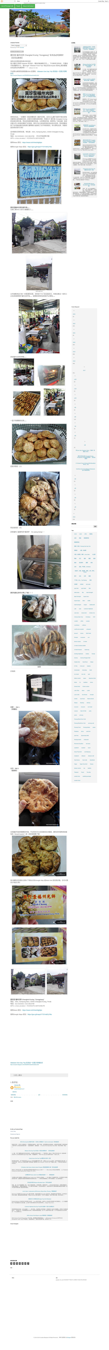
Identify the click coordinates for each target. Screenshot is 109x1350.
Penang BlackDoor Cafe (79, 723)
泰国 (90, 576)
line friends (84, 694)
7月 (75, 426)
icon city (83, 674)
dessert (76, 633)
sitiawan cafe (91, 755)
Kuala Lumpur (86, 686)
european (83, 637)
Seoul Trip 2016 (78, 751)
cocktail (76, 621)
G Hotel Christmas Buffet (80, 645)
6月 (75, 435)
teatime (89, 768)
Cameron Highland (88, 608)
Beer (84, 600)
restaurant (86, 739)
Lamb (88, 690)
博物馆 (75, 550)
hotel (90, 670)
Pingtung (76, 731)
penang (81, 715)
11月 (75, 388)
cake (80, 608)
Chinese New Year (78, 617)
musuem (83, 707)
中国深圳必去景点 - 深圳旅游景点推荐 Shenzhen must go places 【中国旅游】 (89, 48)
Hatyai (91, 662)
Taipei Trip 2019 (83, 764)
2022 (74, 323)
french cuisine (77, 641)
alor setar (88, 584)
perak (94, 727)
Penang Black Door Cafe (80, 719)
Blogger (69, 1337)
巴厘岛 (90, 534)
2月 (75, 497)
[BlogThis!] (16, 1075)
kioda (75, 682)
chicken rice (92, 613)
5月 (85, 445)
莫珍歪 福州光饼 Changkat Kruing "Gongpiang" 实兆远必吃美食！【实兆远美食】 (89, 141)
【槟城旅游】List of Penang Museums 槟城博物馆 (89, 126)
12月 (75, 379)
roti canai (88, 743)
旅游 (94, 558)
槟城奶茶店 (76, 542)
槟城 (80, 538)
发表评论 (15, 1092)
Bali (90, 588)
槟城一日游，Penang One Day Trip (82, 546)
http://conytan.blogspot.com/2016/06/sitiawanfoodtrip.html (24, 75)
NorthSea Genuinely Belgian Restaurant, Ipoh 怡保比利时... (85, 469)
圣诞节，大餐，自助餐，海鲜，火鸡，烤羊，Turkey (85, 571)
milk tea (88, 702)
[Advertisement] (39, 1114)
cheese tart (84, 613)
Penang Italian (86, 727)
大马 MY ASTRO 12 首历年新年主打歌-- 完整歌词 (89, 80)
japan (84, 678)
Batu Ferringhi (77, 596)
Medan (75, 702)
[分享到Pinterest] (21, 1075)
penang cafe (91, 723)
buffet (89, 600)
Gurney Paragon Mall (85, 657)
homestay (84, 670)
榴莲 (90, 558)
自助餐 (75, 584)
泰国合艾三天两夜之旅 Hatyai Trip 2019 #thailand (39, 1199)
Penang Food (77, 727)
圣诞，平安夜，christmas (85, 566)
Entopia (76, 637)
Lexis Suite (76, 694)
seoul (89, 747)
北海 (75, 538)
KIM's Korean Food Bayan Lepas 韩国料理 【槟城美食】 (40, 1215)
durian (81, 633)
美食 (75, 562)
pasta (75, 715)
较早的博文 (65, 1094)
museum (76, 707)
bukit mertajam (77, 604)
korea (91, 682)
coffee (81, 621)
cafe (75, 608)
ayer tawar (83, 588)
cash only (76, 613)
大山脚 (93, 554)
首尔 (75, 576)
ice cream (76, 674)
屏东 (92, 562)
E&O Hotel (88, 633)
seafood (83, 747)
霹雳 (87, 562)
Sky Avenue (77, 760)
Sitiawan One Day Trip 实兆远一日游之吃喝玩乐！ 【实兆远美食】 (40, 1150)
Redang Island (77, 739)
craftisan (84, 625)
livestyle (92, 694)
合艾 (80, 558)
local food (82, 698)
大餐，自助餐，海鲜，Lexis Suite (82, 554)
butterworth (92, 604)
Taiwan (91, 764)
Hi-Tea (75, 666)
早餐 (90, 580)
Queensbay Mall (85, 735)
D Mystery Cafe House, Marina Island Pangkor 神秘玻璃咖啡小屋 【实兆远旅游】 (39, 1167)
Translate (22, 47)
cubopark (88, 629)
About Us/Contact (28, 6)
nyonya (76, 711)
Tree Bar (89, 772)
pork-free (76, 735)
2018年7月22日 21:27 (19, 1089)
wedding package (87, 776)
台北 (80, 576)
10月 (75, 398)
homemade (77, 670)
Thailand (76, 772)
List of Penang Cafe (7, 6)
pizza (82, 731)
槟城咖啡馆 (86, 538)
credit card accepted (79, 629)
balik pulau (76, 592)
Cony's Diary (13, 1131)
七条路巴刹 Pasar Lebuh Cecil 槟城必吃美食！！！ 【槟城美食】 (40, 1174)
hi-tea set (82, 666)
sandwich (76, 747)
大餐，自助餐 (83, 550)
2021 (74, 333)
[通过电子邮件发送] (14, 1075)
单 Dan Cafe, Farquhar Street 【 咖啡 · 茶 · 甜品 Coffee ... (85, 451)
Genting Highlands (78, 653)
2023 (74, 314)
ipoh (89, 674)
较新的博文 (13, 1094)
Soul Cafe (84, 760)
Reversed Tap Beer (78, 743)
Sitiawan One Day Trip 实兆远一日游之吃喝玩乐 (26, 1063)
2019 (74, 351)
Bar (83, 592)
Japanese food (92, 678)
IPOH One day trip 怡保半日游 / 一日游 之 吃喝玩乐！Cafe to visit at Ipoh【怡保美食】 (39, 1142)
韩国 (75, 558)
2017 (84, 370)
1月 (75, 507)
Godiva (87, 653)
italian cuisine (77, 678)
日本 (75, 566)
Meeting (82, 702)
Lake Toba (76, 690)
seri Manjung (87, 751)
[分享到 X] (18, 1075)
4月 (75, 479)
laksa (83, 690)
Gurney (76, 657)
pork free (88, 731)
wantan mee (77, 776)
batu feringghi (89, 592)
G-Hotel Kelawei (78, 649)
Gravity (93, 653)
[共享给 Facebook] (19, 1075)
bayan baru (86, 596)
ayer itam (76, 588)
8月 (75, 417)
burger (85, 604)
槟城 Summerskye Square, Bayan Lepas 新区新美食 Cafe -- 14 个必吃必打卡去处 (89, 95)
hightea (89, 666)
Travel (18, 6)
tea (84, 768)
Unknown (16, 1085)
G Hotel (85, 641)
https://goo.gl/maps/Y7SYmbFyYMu (40, 147)
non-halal (90, 707)
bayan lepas (77, 600)
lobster (75, 698)
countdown (76, 625)
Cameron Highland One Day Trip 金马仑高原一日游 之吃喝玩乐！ (40, 1206)
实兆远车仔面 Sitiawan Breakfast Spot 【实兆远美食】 (39, 1182)
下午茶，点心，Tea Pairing (80, 580)
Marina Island (90, 698)
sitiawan (83, 755)
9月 (75, 407)
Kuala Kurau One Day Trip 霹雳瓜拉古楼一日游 (40, 1158)
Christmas (88, 617)
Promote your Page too (15, 1134)
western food (77, 780)
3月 (75, 488)
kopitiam (85, 682)
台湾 (85, 576)
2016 (74, 517)
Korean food (77, 686)
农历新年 (81, 562)
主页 (39, 1094)
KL (80, 682)
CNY (94, 617)
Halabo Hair (77, 662)
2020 (74, 342)
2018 (74, 361)
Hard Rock (85, 662)
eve (88, 637)
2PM (85, 534)
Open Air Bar (83, 711)
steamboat (92, 760)
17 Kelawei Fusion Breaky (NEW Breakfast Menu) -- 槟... (85, 464)
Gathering (87, 649)
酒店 (85, 558)
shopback (76, 755)
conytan (88, 621)
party (90, 711)
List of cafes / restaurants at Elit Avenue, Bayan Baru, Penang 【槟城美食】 (40, 1191)
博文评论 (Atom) (17, 1097)
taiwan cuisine (77, 768)
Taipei (75, 764)
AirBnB (81, 584)
